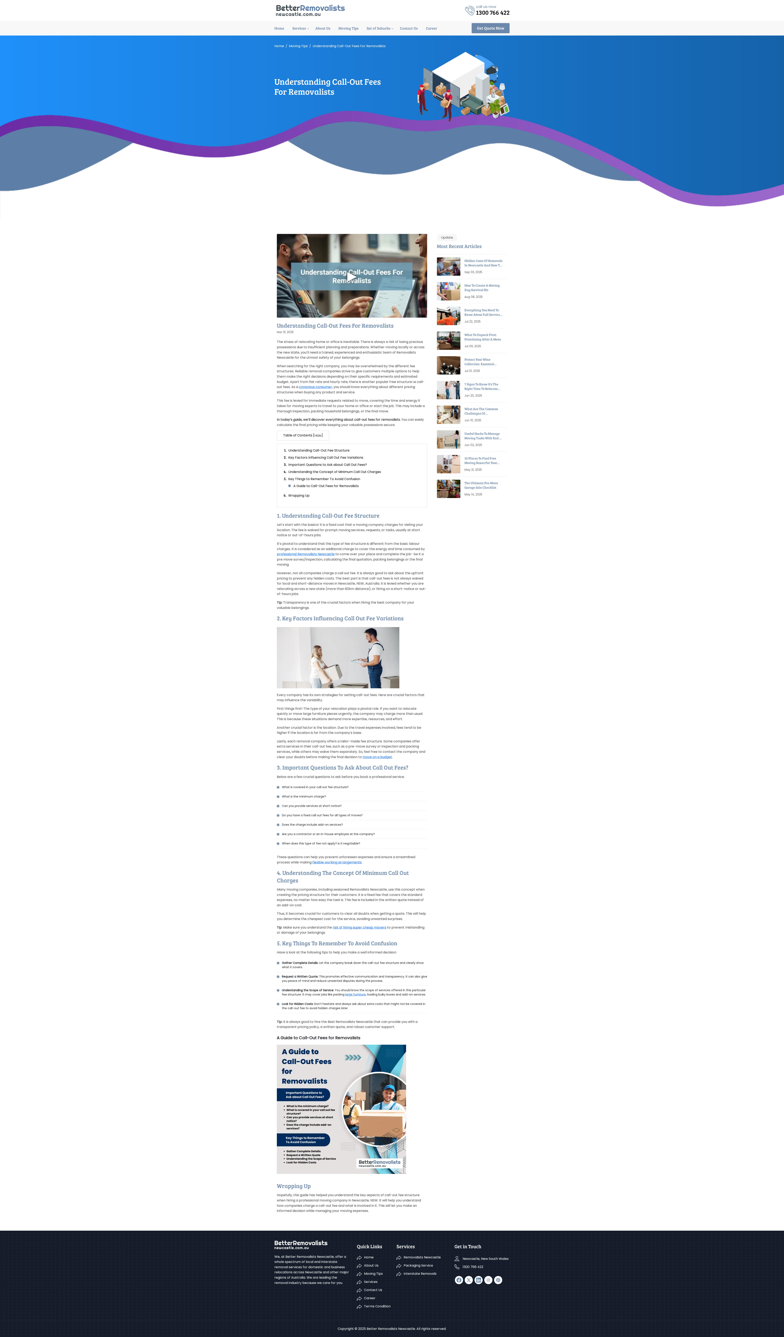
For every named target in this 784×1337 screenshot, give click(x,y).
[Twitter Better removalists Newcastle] (469, 1280)
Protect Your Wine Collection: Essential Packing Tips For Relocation (479, 361)
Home (279, 28)
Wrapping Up (299, 495)
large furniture (355, 994)
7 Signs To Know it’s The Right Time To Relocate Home (481, 386)
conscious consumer (315, 387)
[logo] (310, 10)
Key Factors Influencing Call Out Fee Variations (325, 457)
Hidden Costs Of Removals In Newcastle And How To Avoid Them (483, 263)
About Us (322, 28)
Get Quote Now (490, 28)
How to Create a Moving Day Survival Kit (482, 287)
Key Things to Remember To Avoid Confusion (324, 479)
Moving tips (298, 46)
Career (431, 28)
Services (299, 28)
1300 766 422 (473, 1267)
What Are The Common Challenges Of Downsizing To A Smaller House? (482, 411)
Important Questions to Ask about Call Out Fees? (327, 464)
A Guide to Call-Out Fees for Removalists (326, 486)
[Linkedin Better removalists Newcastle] (478, 1280)
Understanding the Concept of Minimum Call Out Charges (334, 471)
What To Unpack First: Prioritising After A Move (482, 337)
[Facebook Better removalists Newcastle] (459, 1280)
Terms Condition (377, 1306)
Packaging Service (418, 1265)
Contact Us (409, 28)
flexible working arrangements (337, 862)
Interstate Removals (420, 1273)
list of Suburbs (378, 28)
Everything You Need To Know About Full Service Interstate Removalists (482, 312)
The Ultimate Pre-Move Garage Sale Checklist (481, 485)
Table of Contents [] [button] (303, 435)
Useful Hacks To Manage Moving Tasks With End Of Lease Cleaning (483, 435)
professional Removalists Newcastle (306, 554)
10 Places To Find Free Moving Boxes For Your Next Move (480, 460)
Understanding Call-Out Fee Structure (319, 450)
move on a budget (377, 757)
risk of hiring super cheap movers (359, 927)
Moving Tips (349, 28)
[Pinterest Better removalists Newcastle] (498, 1280)
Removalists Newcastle (422, 1257)
